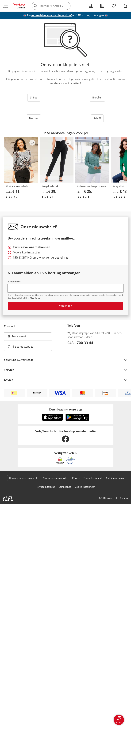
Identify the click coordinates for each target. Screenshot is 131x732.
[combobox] (56, 6)
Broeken (97, 97)
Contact (9, 326)
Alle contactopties (22, 346)
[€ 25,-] (92, 160)
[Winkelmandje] (125, 6)
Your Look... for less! (18, 360)
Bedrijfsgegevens (114, 478)
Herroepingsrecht (45, 486)
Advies (8, 380)
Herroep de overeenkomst (23, 478)
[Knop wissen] (67, 5)
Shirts (33, 97)
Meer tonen (35, 298)
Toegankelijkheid (93, 478)
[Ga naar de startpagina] (19, 6)
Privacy (76, 478)
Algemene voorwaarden (55, 478)
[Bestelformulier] (102, 6)
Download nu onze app (65, 409)
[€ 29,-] (56, 160)
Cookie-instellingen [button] (85, 486)
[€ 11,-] (21, 160)
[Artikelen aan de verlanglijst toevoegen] (32, 143)
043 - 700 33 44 (80, 342)
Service (9, 370)
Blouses (34, 118)
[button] (6, 6)
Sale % (97, 118)
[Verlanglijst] (113, 6)
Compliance (64, 486)
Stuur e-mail (19, 337)
